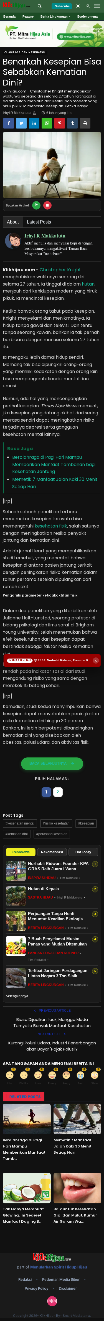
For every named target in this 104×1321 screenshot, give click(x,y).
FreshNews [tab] (21, 852)
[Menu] (97, 6)
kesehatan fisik (51, 526)
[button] (55, 16)
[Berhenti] (47, 205)
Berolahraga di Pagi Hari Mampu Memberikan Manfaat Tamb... (24, 1149)
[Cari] (39, 6)
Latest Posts (39, 222)
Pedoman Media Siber (61, 1279)
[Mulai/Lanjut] (36, 205)
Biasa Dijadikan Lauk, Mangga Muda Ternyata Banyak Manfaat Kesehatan (52, 1022)
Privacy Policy (36, 1288)
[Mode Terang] (77, 6)
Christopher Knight (60, 270)
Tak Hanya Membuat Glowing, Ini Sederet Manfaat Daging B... (23, 1215)
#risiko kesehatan (56, 823)
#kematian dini (17, 834)
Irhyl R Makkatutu (17, 113)
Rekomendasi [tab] (52, 852)
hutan (88, 284)
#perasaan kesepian (51, 834)
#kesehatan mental (20, 823)
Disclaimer (68, 1288)
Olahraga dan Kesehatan (24, 52)
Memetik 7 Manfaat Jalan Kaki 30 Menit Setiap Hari (73, 1146)
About (13, 222)
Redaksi (25, 1279)
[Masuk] (87, 6)
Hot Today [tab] (83, 852)
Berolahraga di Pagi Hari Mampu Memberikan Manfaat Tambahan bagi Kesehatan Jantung (53, 464)
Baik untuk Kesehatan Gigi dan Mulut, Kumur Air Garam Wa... (75, 1215)
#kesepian (86, 823)
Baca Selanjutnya (48, 763)
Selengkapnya (17, 996)
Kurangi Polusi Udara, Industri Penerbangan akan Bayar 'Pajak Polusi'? (52, 1046)
